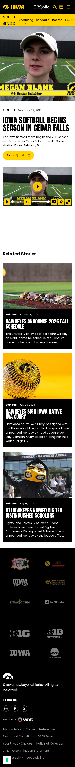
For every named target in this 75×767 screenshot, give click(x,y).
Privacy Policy (12, 729)
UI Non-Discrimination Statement (26, 751)
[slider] (13, 202)
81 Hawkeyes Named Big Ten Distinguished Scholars (34, 513)
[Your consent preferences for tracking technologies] (7, 760)
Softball (9, 110)
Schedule (42, 20)
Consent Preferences (41, 729)
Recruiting (26, 20)
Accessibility (35, 758)
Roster (57, 20)
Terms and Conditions (18, 736)
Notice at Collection (50, 743)
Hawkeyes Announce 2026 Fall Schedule (37, 323)
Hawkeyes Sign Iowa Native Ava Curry (34, 414)
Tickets (70, 21)
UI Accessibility (13, 758)
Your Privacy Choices (17, 743)
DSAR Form (45, 736)
